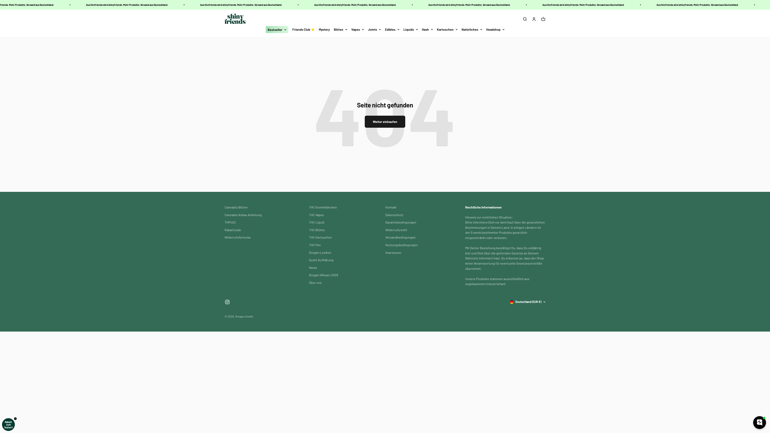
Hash (425, 29)
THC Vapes (316, 215)
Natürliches (470, 29)
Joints (372, 29)
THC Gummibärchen (323, 207)
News (313, 267)
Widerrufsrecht (396, 230)
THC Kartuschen (320, 237)
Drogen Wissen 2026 (323, 275)
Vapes (355, 29)
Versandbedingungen (400, 237)
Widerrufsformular (238, 237)
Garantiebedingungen (400, 222)
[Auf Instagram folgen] (227, 302)
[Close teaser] (15, 418)
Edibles (390, 29)
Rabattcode (233, 230)
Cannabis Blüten (236, 207)
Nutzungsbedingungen (401, 245)
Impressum (393, 252)
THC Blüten (317, 230)
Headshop (493, 29)
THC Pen (315, 245)
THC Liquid (316, 222)
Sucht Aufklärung (321, 260)
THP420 (230, 222)
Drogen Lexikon (320, 252)
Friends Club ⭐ (303, 29)
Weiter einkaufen (385, 121)
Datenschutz (394, 215)
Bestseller (275, 29)
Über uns (315, 282)
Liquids (408, 29)
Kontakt (391, 207)
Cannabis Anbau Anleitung (243, 215)
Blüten (338, 29)
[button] (8, 424)
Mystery (324, 29)
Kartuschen (445, 29)
